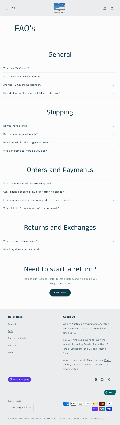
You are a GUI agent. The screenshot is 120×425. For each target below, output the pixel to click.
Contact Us (13, 324)
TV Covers (19, 418)
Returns (12, 345)
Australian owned (82, 324)
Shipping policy (97, 418)
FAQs (10, 331)
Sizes (10, 352)
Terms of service (81, 418)
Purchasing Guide (17, 338)
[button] (6, 8)
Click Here (60, 292)
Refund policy (50, 418)
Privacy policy (65, 418)
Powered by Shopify (32, 418)
